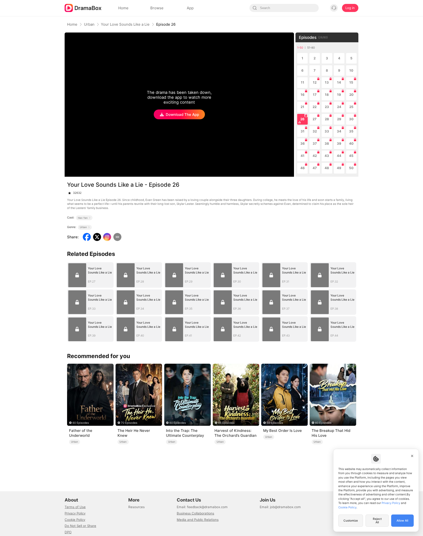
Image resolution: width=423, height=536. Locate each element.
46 (302, 168)
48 (327, 168)
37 (315, 143)
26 (302, 119)
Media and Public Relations (198, 520)
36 (302, 143)
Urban (89, 24)
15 (351, 82)
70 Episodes (129, 423)
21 (302, 107)
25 (351, 107)
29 (339, 119)
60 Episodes (80, 423)
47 (315, 168)
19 (339, 95)
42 (315, 156)
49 (339, 168)
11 (302, 82)
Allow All (402, 520)
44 (339, 156)
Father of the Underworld (80, 433)
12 (315, 82)
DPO (68, 532)
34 (339, 131)
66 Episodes (226, 423)
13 (327, 82)
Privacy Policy (75, 513)
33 (327, 131)
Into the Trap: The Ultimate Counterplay (185, 433)
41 (303, 156)
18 (327, 95)
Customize (350, 520)
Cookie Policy (75, 520)
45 (351, 156)
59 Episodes (275, 423)
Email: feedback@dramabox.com (202, 507)
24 (339, 107)
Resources (136, 507)
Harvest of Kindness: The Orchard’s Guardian (235, 433)
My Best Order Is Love (282, 430)
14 (339, 82)
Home (72, 24)
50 (351, 168)
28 (327, 119)
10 (351, 70)
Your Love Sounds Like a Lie (125, 24)
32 (315, 131)
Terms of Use (75, 507)
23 (327, 107)
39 (339, 143)
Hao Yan (83, 217)
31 (303, 131)
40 (351, 143)
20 (351, 95)
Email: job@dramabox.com (280, 507)
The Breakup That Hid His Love (331, 433)
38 (327, 143)
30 (351, 119)
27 (315, 119)
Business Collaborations (195, 513)
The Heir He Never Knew (134, 433)
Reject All (377, 520)
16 (303, 95)
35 (351, 131)
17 (315, 95)
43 (327, 156)
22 (315, 107)
